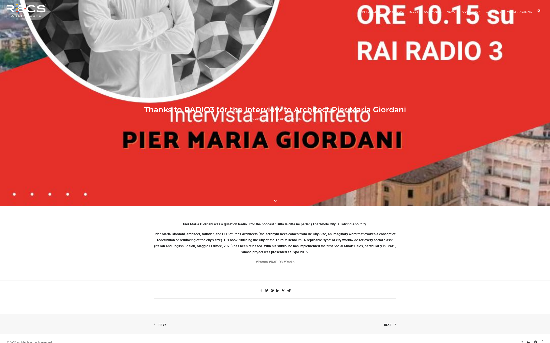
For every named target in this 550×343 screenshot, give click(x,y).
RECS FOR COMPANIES (425, 11)
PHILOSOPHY (371, 11)
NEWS (451, 11)
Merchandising (519, 11)
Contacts (494, 11)
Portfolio (395, 11)
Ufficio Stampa (291, 119)
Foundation (471, 11)
